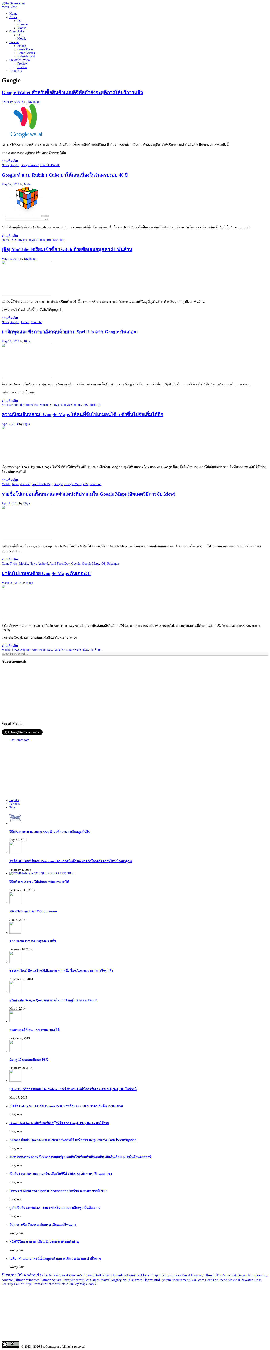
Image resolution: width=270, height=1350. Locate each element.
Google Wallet (30, 165)
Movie (232, 1280)
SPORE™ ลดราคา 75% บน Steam (33, 911)
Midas (28, 184)
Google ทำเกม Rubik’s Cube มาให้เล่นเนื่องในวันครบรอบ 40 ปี (65, 175)
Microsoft (52, 1284)
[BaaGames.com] (13, 3)
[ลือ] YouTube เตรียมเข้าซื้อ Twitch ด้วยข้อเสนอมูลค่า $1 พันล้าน (67, 249)
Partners (14, 803)
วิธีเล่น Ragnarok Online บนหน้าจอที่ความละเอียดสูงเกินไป (49, 831)
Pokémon (95, 484)
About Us (15, 70)
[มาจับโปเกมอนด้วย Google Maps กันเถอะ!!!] (26, 618)
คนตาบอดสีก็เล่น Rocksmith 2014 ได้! (34, 1030)
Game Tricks (25, 49)
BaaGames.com (19, 740)
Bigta (27, 341)
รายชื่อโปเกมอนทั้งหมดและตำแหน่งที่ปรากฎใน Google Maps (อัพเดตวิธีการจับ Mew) (88, 493)
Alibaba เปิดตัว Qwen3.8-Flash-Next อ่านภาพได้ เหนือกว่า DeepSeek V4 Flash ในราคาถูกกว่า (72, 1140)
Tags (12, 807)
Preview (22, 63)
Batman (45, 1280)
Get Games (92, 1280)
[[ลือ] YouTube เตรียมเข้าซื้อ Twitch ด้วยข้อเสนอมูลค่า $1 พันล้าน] (26, 294)
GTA (44, 1275)
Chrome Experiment (36, 404)
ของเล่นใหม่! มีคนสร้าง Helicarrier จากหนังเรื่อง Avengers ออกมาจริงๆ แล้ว (61, 970)
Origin (155, 1275)
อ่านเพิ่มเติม (10, 161)
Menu (5, 7)
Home (13, 13)
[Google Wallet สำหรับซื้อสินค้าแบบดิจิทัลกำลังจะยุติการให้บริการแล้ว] (26, 137)
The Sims (223, 1275)
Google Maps (72, 484)
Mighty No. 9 (120, 1280)
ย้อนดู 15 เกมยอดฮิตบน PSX (28, 1059)
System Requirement (175, 1280)
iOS (85, 404)
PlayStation (171, 1275)
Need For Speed (216, 1280)
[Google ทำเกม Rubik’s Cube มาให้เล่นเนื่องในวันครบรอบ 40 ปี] (26, 219)
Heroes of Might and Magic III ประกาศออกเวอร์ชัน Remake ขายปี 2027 (58, 1190)
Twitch (25, 322)
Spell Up (94, 404)
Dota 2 (63, 1284)
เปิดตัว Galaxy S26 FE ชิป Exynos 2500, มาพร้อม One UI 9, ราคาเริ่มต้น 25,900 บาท (66, 1106)
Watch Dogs (253, 1280)
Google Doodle (35, 239)
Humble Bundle (50, 165)
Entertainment (26, 56)
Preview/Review (19, 60)
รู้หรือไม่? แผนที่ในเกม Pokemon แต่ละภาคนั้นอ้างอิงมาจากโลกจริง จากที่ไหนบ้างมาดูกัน (70, 861)
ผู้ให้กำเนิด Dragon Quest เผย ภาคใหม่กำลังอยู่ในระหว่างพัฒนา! (53, 1000)
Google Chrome (71, 404)
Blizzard (137, 1280)
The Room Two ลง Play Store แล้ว (32, 941)
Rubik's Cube (55, 239)
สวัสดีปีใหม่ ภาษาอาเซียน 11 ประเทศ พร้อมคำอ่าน (44, 1241)
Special (14, 42)
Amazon (8, 1280)
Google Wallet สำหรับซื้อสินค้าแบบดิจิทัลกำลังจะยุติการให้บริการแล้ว (72, 92)
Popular (14, 800)
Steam (8, 1275)
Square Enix (60, 1280)
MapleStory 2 (88, 1284)
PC (19, 20)
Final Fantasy (192, 1275)
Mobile (21, 28)
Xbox (145, 1275)
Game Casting (26, 52)
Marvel (105, 1280)
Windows (32, 1280)
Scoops (21, 45)
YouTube (36, 322)
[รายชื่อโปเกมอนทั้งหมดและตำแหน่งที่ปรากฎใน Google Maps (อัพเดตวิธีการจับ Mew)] (26, 538)
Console (22, 24)
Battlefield (103, 1275)
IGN (241, 1280)
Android (16, 404)
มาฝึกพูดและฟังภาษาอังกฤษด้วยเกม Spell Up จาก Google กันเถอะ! (70, 331)
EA (234, 1275)
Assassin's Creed (79, 1275)
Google (14, 165)
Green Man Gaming (252, 1275)
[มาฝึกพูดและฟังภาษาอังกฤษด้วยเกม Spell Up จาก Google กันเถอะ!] (26, 376)
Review (22, 67)
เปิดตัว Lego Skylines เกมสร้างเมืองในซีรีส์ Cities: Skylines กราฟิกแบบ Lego (60, 1173)
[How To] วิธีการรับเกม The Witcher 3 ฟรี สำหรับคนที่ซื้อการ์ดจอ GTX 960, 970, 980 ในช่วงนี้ (73, 1089)
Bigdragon (34, 101)
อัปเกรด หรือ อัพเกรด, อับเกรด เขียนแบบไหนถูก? (42, 1224)
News (13, 17)
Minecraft (77, 1280)
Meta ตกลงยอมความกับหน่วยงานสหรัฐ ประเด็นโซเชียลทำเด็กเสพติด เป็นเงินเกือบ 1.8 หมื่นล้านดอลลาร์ (80, 1157)
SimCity (74, 1284)
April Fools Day (42, 484)
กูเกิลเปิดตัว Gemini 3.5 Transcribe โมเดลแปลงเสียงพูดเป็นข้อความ (55, 1207)
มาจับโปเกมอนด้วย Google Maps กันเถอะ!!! (46, 573)
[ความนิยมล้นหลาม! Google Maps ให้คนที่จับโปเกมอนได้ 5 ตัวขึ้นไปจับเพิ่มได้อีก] (26, 459)
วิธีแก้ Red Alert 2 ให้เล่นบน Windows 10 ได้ (39, 881)
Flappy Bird (151, 1280)
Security (7, 1284)
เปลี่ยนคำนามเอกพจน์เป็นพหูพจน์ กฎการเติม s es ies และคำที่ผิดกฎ (55, 1258)
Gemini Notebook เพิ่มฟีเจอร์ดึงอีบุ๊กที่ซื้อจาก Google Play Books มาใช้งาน (59, 1123)
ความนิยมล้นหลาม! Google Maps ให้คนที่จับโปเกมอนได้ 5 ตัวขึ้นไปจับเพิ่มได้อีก (82, 414)
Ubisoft (209, 1275)
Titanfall (38, 1284)
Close (13, 7)
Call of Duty (22, 1284)
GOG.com (197, 1280)
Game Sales (16, 31)
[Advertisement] (135, 692)
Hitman (19, 1280)
